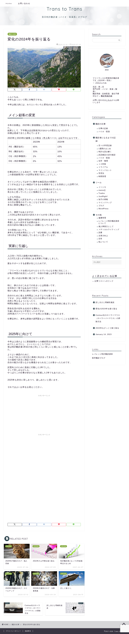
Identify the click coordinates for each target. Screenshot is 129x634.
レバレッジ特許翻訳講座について (109, 222)
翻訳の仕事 (12, 34)
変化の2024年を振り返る (106, 309)
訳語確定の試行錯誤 (107, 155)
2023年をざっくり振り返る (107, 328)
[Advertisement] (44, 413)
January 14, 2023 (104, 334)
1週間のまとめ (105, 149)
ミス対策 (102, 164)
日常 (100, 239)
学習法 (101, 173)
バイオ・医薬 (104, 132)
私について (103, 242)
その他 (99, 215)
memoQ (102, 190)
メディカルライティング (109, 229)
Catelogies (98, 117)
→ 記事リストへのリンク (103, 281)
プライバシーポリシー (13, 631)
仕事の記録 (103, 128)
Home (9, 3)
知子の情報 (103, 199)
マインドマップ (105, 203)
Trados (102, 193)
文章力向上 (103, 236)
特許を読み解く (105, 152)
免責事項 (28, 631)
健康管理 (102, 218)
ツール (99, 182)
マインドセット (105, 170)
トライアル (103, 167)
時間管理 (102, 176)
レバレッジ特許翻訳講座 (102, 354)
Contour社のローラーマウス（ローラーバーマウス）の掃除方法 (108, 318)
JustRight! (103, 196)
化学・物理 (103, 161)
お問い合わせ (24, 3)
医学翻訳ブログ (98, 358)
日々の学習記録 (105, 145)
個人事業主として (106, 226)
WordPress (103, 209)
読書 (100, 232)
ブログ (101, 206)
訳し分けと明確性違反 (105, 302)
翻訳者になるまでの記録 (106, 139)
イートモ (102, 187)
